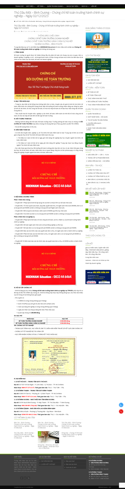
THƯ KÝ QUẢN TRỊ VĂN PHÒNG (98, 120)
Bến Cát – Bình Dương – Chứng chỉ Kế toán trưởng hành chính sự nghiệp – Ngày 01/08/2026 (24, 425)
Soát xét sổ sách (71, 467)
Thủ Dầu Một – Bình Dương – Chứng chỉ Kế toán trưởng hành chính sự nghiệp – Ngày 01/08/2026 (72, 425)
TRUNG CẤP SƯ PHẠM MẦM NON (98, 158)
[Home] (14, 21)
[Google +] (25, 478)
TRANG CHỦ (19, 6)
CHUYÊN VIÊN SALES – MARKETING (94, 124)
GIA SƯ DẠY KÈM (72, 6)
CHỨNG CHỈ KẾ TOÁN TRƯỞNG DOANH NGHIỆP (48, 38)
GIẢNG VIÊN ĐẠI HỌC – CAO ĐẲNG (99, 161)
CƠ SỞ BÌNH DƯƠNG (95, 461)
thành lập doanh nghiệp (93, 263)
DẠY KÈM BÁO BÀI (93, 80)
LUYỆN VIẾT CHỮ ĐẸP (95, 83)
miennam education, (96, 250)
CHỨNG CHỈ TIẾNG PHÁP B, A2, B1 (99, 176)
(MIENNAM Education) (47, 47)
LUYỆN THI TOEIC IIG (94, 170)
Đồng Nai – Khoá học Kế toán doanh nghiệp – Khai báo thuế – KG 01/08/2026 (48, 446)
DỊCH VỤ (84, 6)
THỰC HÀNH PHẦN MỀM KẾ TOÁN (99, 105)
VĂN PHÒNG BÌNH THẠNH (99, 474)
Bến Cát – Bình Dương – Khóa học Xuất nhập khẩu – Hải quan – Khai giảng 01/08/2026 (98, 210)
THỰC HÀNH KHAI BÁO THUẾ (97, 98)
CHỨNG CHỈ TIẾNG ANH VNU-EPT (98, 173)
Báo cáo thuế (70, 461)
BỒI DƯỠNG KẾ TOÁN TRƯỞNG (98, 102)
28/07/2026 (92, 222)
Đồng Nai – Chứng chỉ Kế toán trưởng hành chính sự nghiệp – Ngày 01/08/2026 (72, 434)
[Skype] (28, 478)
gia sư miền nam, (91, 248)
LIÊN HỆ (94, 6)
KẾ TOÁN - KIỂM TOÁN (22, 21)
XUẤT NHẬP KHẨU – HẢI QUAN (98, 117)
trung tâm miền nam (92, 257)
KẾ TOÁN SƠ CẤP (93, 92)
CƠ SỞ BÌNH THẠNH (95, 472)
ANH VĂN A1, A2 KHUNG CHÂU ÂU (99, 179)
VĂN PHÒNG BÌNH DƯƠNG (100, 463)
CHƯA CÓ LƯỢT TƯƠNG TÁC (41, 31)
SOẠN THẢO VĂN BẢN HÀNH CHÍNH (96, 129)
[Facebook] (21, 478)
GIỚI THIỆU (30, 6)
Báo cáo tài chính (71, 464)
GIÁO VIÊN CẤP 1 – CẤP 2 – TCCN (98, 155)
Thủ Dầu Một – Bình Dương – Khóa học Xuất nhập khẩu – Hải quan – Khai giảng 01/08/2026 (99, 219)
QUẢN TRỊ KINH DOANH (55, 6)
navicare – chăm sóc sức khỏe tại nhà (97, 260)
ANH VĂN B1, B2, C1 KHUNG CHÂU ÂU (98, 183)
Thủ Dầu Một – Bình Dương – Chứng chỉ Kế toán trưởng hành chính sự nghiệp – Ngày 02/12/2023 (46, 26)
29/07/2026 (92, 197)
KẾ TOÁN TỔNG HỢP (94, 95)
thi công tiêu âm (95, 254)
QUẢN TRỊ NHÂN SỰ (94, 114)
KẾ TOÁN (40, 6)
